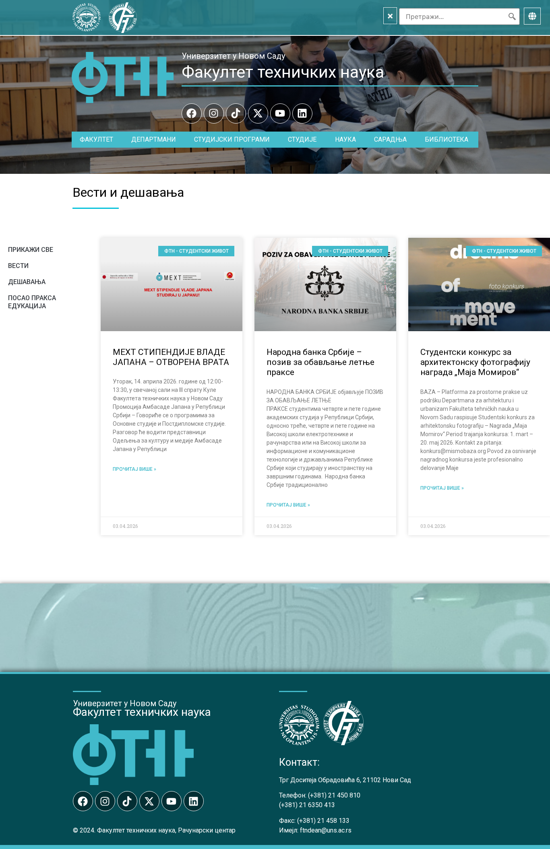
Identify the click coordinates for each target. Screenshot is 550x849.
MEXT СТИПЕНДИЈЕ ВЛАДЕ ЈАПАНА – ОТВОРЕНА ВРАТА (171, 357)
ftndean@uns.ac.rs (326, 830)
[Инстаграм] (214, 113)
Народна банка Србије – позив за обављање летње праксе (320, 362)
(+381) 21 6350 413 (307, 805)
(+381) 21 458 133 (323, 820)
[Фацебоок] (192, 113)
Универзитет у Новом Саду (233, 56)
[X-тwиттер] (258, 113)
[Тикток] (236, 113)
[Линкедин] (302, 113)
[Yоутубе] (280, 113)
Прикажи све (30, 249)
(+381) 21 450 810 (334, 795)
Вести (18, 266)
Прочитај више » (134, 469)
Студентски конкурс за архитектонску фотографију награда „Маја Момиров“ (475, 362)
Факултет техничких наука (283, 72)
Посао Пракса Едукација (32, 302)
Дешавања (26, 282)
